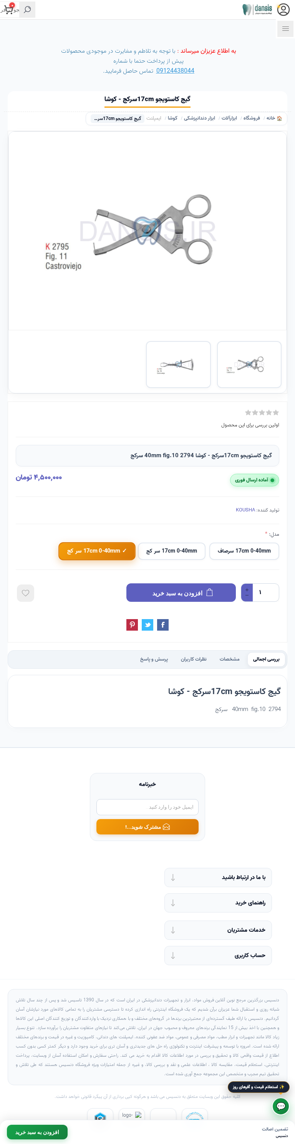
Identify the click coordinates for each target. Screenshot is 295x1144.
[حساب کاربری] (283, 9)
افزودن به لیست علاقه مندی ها (25, 593)
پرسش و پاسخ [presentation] (154, 659)
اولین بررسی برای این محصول (250, 425)
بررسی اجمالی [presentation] (266, 659)
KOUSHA (245, 510)
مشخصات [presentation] (230, 659)
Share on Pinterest (132, 625)
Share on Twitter (147, 625)
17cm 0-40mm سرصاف (244, 551)
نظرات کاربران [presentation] (194, 659)
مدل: (273, 534)
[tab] (266, 659)
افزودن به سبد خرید (37, 1132)
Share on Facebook (163, 625)
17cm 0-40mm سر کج (171, 551)
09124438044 (175, 71)
